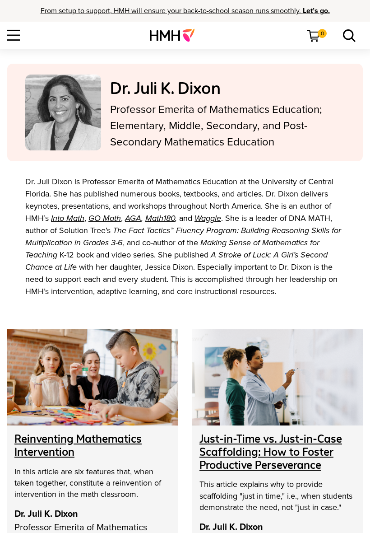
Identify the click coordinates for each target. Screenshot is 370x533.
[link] (176, 35)
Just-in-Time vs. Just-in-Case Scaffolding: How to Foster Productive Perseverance (270, 452)
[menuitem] (176, 35)
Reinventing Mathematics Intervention (78, 445)
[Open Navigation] (13, 35)
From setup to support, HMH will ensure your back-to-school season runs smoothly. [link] (185, 10)
